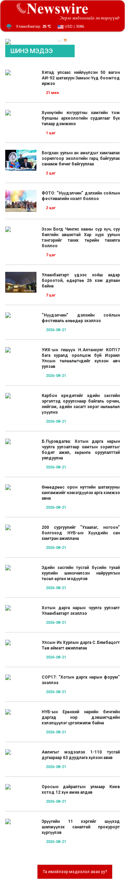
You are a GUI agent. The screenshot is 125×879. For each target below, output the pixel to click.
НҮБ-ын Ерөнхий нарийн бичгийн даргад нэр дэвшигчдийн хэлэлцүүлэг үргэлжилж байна (81, 717)
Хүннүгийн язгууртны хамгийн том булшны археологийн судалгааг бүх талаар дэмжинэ (81, 118)
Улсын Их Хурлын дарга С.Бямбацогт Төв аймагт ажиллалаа (81, 645)
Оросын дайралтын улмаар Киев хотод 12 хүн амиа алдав (81, 789)
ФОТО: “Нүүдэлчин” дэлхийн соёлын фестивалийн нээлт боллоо (81, 196)
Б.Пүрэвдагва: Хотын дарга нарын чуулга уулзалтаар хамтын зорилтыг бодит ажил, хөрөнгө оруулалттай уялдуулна (81, 449)
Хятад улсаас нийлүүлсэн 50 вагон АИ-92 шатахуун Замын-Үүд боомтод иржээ (81, 78)
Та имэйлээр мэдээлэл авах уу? (75, 871)
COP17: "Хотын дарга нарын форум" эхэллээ (81, 680)
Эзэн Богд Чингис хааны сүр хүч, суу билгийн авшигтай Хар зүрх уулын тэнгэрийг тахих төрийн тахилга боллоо (81, 237)
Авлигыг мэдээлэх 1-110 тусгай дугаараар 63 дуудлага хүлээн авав (81, 755)
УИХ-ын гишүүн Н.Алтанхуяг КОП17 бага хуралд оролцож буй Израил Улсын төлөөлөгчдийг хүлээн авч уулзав (81, 358)
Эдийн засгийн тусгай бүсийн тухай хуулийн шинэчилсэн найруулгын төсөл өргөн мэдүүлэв (81, 573)
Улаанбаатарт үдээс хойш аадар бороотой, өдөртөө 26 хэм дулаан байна (81, 280)
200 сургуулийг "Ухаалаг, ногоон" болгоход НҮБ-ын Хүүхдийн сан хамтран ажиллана (81, 533)
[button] (59, 39)
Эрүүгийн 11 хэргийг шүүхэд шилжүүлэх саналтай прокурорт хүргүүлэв (81, 827)
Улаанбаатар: (33, 26)
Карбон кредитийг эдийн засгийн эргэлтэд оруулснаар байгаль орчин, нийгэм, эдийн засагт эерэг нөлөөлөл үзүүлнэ (81, 404)
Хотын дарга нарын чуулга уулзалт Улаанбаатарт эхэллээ (81, 610)
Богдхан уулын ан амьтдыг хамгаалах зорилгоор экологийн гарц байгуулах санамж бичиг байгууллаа (81, 158)
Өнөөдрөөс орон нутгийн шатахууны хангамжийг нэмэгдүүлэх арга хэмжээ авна (81, 493)
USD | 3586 (74, 26)
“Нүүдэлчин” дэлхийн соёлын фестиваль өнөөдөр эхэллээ (81, 318)
